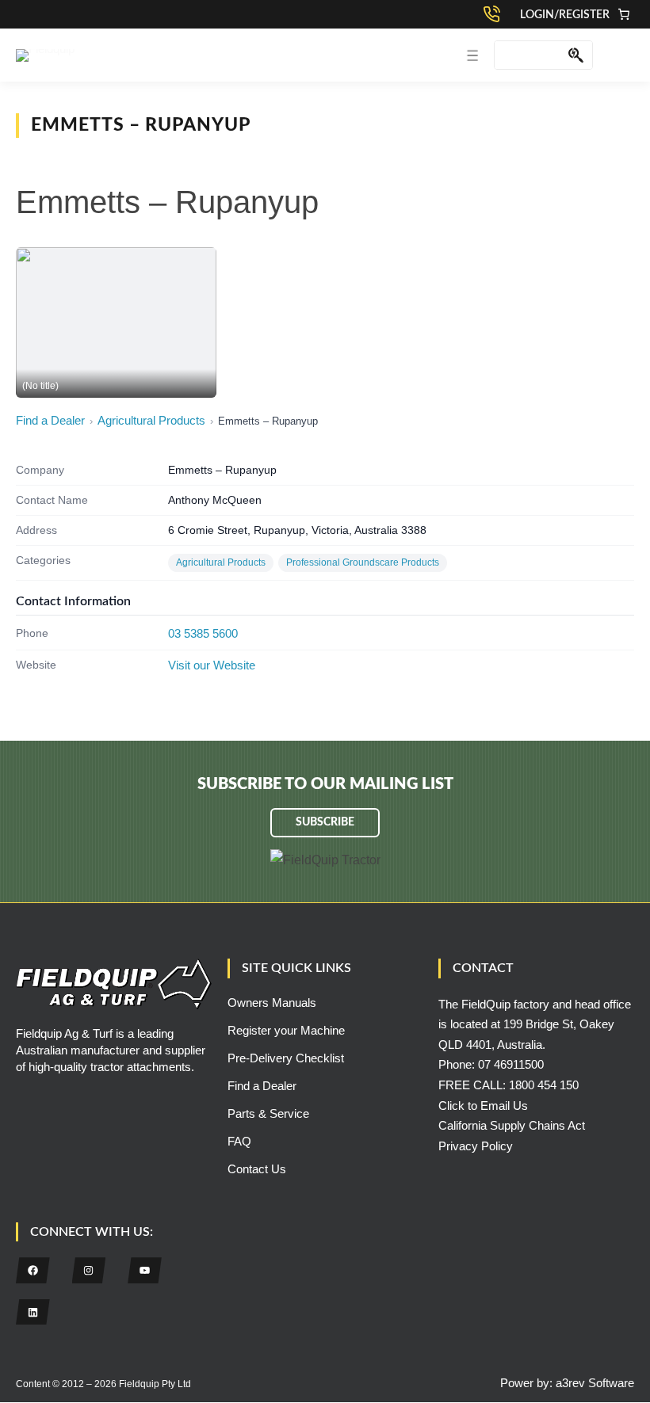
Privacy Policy (475, 1146)
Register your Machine (286, 1030)
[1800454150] (495, 14)
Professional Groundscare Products (362, 562)
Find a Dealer (50, 420)
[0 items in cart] (624, 14)
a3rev (570, 1383)
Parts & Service (268, 1113)
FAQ (239, 1141)
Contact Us (257, 1169)
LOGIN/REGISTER (565, 15)
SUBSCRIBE (325, 822)
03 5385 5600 (203, 633)
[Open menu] (472, 55)
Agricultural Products (151, 420)
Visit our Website (211, 665)
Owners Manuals (272, 1002)
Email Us (504, 1105)
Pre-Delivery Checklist (286, 1058)
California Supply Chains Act (511, 1125)
